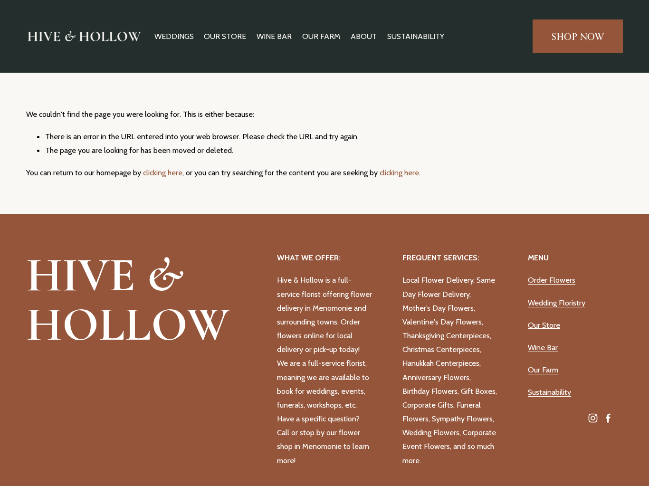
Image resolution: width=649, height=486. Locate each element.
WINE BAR (274, 36)
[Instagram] (593, 418)
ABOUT (364, 36)
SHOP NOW (578, 36)
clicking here (162, 172)
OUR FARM (321, 36)
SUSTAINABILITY (415, 36)
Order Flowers (551, 280)
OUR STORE (225, 36)
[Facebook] (608, 418)
